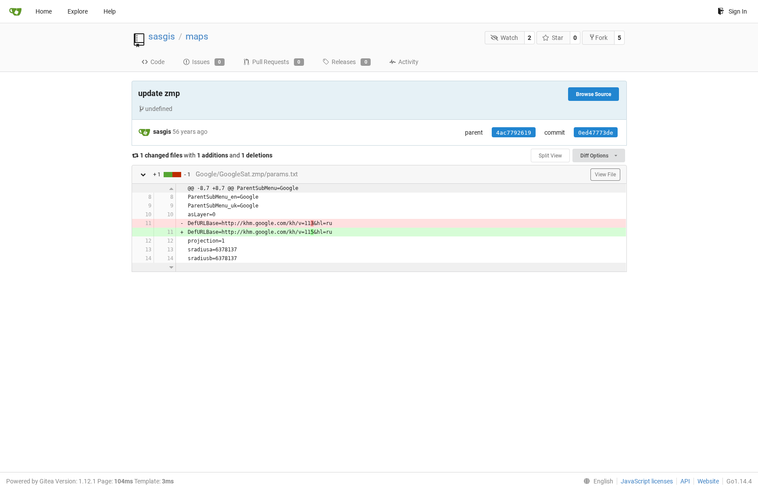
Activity (408, 61)
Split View (550, 156)
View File (605, 175)
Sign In (738, 11)
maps (197, 36)
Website (708, 481)
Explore (78, 11)
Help (110, 11)
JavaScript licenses (647, 481)
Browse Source (593, 94)
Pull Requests (276, 61)
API (685, 481)
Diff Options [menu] (595, 156)
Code (157, 61)
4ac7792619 (513, 132)
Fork (601, 37)
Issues (206, 61)
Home (44, 11)
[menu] (596, 481)
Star (557, 37)
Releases (349, 61)
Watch (509, 37)
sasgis (161, 36)
